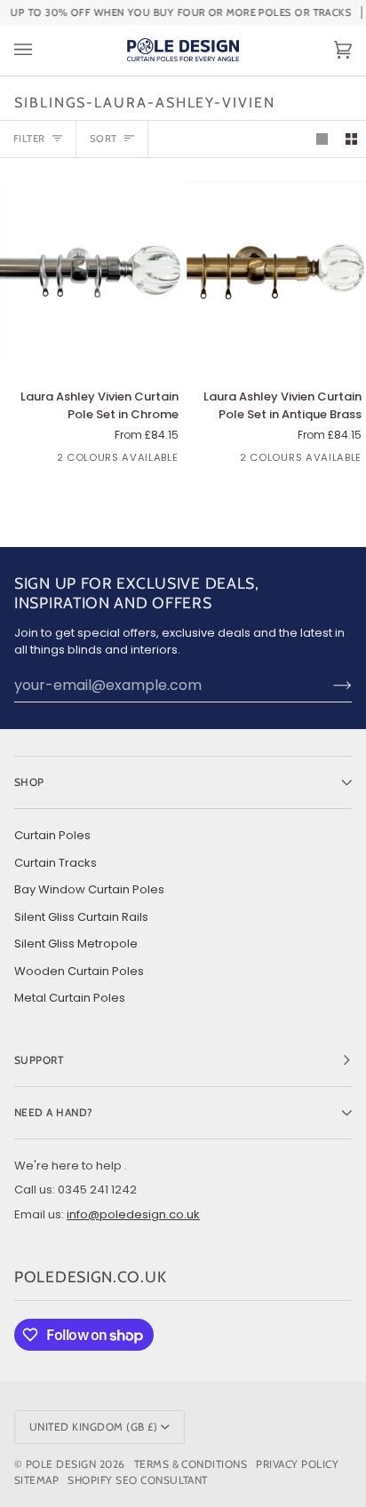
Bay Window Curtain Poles (89, 889)
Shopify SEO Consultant (138, 1480)
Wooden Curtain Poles (79, 971)
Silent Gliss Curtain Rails (81, 916)
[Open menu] (41, 50)
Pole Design (61, 1464)
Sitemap (36, 1480)
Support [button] (39, 1060)
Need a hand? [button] (53, 1112)
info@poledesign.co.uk (133, 1214)
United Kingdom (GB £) (93, 1426)
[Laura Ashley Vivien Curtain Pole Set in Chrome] (91, 272)
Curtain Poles (52, 835)
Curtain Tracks (55, 862)
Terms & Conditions (191, 1464)
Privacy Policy (297, 1464)
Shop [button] (29, 782)
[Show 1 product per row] (322, 139)
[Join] (328, 685)
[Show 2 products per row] (351, 139)
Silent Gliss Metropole (76, 943)
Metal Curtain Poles (69, 997)
